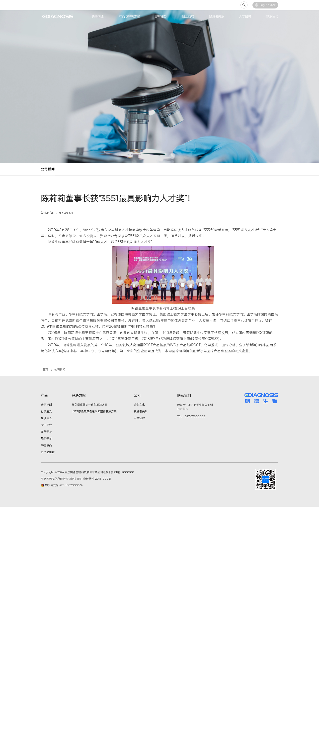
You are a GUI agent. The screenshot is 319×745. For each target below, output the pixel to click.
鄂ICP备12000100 (122, 472)
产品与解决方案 (129, 16)
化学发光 (46, 411)
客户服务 (161, 16)
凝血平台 (46, 425)
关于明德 (98, 16)
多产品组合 (48, 452)
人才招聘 (245, 16)
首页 (45, 369)
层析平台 (46, 438)
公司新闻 (48, 169)
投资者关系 (216, 16)
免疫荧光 (46, 418)
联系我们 (272, 16)
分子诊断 (46, 404)
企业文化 (139, 404)
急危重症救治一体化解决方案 (89, 404)
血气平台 (46, 431)
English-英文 (267, 5)
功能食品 (46, 445)
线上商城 (188, 16)
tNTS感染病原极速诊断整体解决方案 (94, 411)
